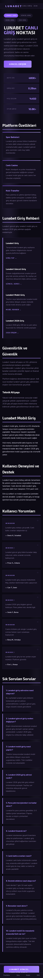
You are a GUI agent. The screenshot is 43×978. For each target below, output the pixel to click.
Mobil (28, 975)
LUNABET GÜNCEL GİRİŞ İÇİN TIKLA (19, 971)
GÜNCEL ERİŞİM (17, 64)
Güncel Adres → (14, 284)
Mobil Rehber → (13, 310)
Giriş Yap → (11, 258)
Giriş (18, 975)
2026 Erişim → (12, 333)
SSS (38, 975)
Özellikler (6, 975)
